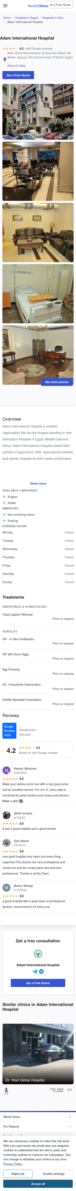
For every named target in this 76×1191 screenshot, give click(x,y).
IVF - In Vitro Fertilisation (18, 639)
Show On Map (16, 66)
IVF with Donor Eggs (15, 654)
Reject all (18, 1174)
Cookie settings (54, 1174)
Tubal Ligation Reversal (17, 614)
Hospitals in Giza (52, 18)
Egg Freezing (11, 669)
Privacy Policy (12, 1164)
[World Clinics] (38, 6)
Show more (38, 483)
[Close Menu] (4, 3)
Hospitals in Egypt (26, 18)
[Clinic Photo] (38, 111)
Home (7, 18)
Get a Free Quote (59, 5)
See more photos (57, 382)
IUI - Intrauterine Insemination (21, 684)
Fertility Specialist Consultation (22, 700)
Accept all (38, 1184)
